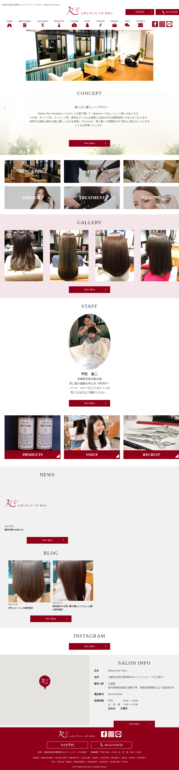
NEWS (132, 758)
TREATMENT (79, 762)
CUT (53, 762)
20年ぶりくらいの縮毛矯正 (20, 608)
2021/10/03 (9, 526)
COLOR (60, 762)
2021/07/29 (12, 604)
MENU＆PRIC (47, 758)
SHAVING (103, 762)
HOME (36, 758)
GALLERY (85, 758)
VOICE (125, 762)
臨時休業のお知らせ (14, 529)
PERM (68, 762)
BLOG (124, 758)
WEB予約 (139, 12)
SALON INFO (61, 758)
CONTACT (141, 758)
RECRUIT (115, 758)
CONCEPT (104, 758)
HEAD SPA (115, 762)
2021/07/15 (57, 603)
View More (89, 143)
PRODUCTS (74, 758)
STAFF (95, 758)
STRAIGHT (92, 762)
